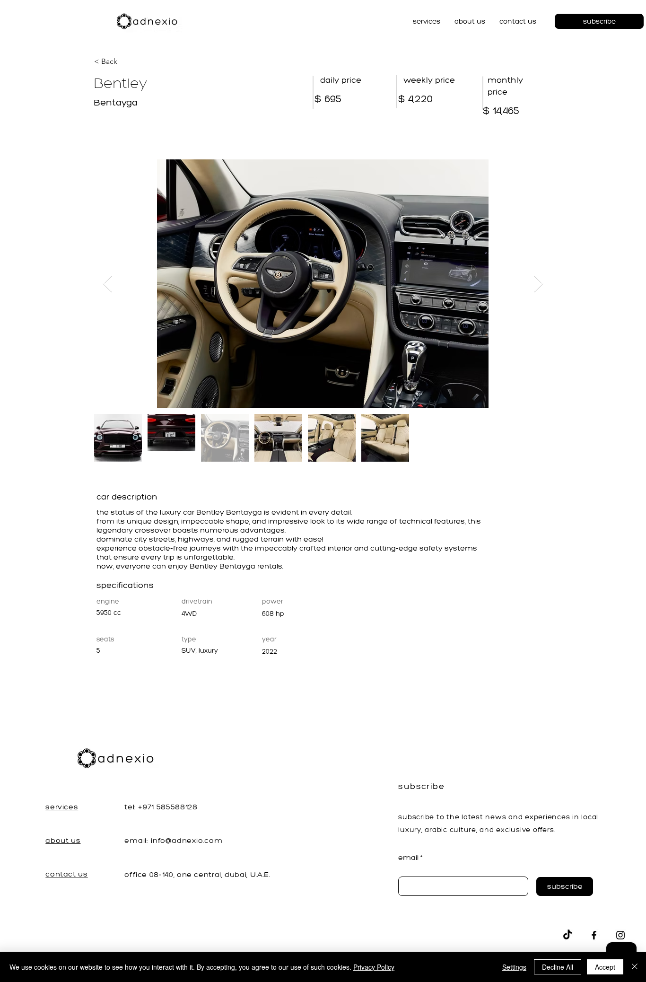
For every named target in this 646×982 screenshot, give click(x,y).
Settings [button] (514, 967)
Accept (605, 967)
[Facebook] (594, 935)
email (408, 857)
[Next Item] (538, 284)
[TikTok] (567, 935)
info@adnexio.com (187, 840)
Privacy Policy (373, 967)
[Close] (634, 966)
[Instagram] (620, 935)
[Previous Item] (107, 284)
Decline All (557, 967)
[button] (426, 21)
